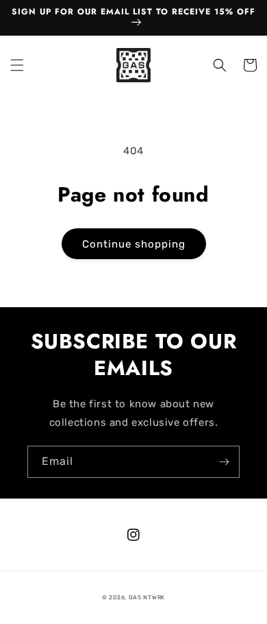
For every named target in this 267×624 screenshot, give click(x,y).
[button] (17, 65)
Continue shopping (134, 244)
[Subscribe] (224, 462)
